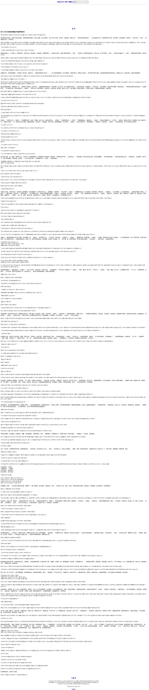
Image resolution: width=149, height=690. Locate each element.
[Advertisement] (73, 16)
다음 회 (73, 678)
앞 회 (73, 28)
